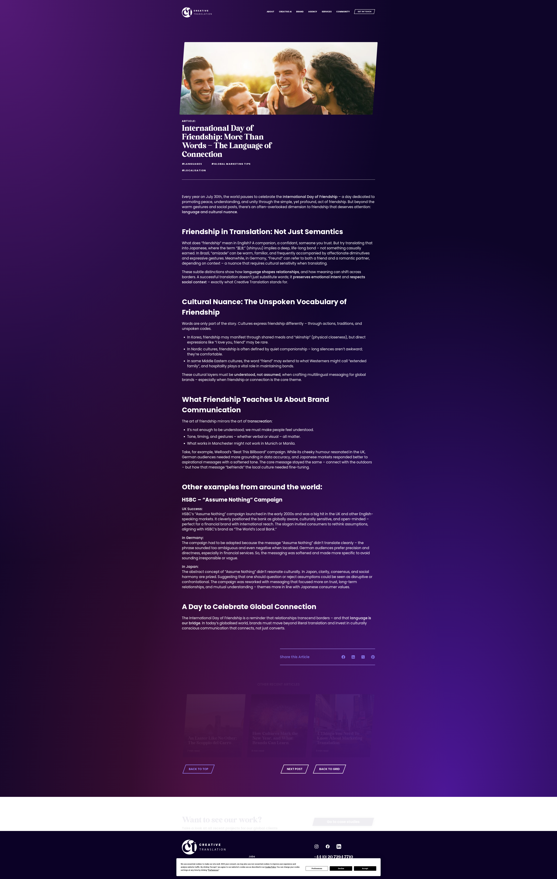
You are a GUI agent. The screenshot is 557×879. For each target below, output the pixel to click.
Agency (312, 11)
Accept (365, 869)
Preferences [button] (213, 870)
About (270, 11)
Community (343, 11)
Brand (300, 11)
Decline (341, 869)
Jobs (252, 856)
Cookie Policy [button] (270, 867)
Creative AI (285, 11)
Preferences (317, 869)
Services (327, 11)
